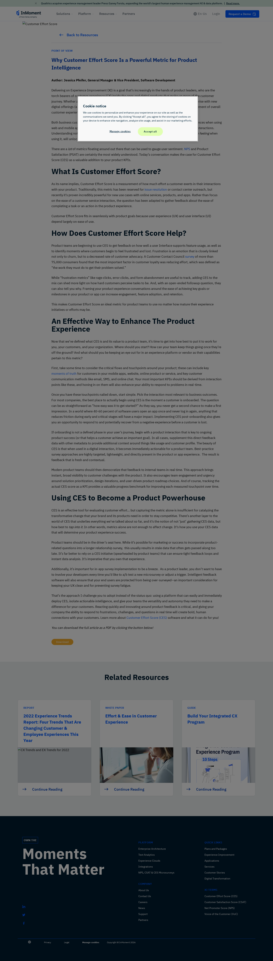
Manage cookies (120, 131)
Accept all (150, 131)
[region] (137, 118)
